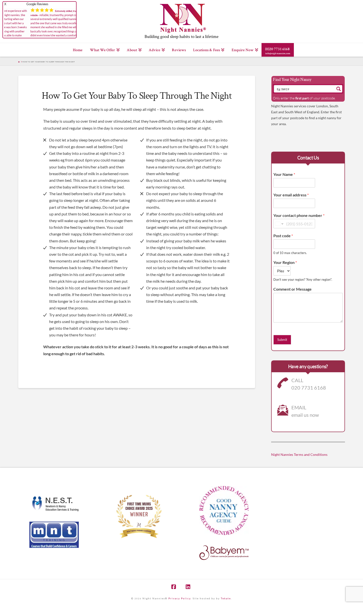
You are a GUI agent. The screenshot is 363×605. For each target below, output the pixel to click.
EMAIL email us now (305, 411)
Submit (282, 340)
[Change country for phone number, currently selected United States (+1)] (278, 223)
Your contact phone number (298, 215)
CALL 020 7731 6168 (308, 384)
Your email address (291, 194)
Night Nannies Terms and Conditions (299, 454)
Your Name (284, 174)
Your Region (285, 262)
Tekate (226, 598)
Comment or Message (292, 289)
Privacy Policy (179, 598)
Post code (283, 235)
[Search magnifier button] (338, 88)
